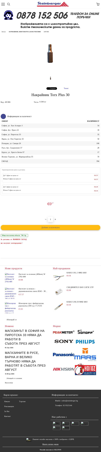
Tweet (66, 88)
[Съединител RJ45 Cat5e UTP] (58, 292)
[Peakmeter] (64, 332)
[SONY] (64, 342)
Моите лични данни (50, 444)
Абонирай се (12, 320)
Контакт (7, 416)
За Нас (6, 411)
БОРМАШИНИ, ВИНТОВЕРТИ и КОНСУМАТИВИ (25, 31)
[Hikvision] (64, 369)
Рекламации (9, 406)
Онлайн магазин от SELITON (50, 450)
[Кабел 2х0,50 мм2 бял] (58, 306)
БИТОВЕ (46, 31)
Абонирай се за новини (14, 378)
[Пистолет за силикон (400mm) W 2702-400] (10, 278)
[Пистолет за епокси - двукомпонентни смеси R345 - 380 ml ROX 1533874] (10, 293)
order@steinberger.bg (69, 401)
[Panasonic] (64, 355)
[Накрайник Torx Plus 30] (50, 73)
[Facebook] (55, 410)
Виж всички (9, 383)
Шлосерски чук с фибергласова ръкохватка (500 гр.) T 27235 (31, 304)
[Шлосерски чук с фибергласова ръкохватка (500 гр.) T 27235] (10, 307)
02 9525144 (67, 405)
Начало (4, 31)
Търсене (22, 401)
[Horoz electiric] (85, 369)
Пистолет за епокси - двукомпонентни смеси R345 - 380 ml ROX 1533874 (32, 290)
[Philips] (85, 342)
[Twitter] (60, 410)
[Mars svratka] (85, 355)
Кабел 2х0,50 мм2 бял (77, 302)
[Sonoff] (85, 332)
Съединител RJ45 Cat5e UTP (80, 287)
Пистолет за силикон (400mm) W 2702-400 (32, 275)
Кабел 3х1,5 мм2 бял (77, 273)
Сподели (53, 88)
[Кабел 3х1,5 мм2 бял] (58, 277)
